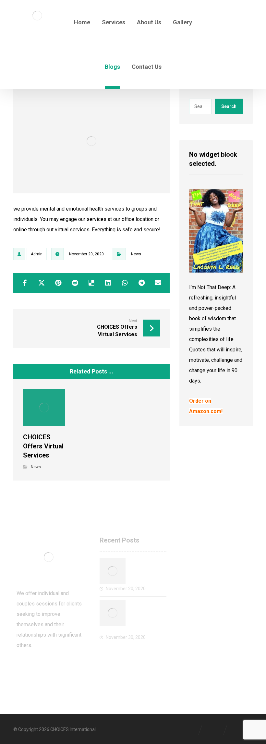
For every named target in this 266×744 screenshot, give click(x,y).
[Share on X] (41, 282)
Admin (36, 254)
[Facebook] (23, 666)
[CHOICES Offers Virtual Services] (113, 613)
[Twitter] (36, 666)
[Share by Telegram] (141, 282)
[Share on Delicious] (91, 282)
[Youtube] (61, 666)
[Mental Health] (37, 15)
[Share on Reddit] (74, 282)
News (136, 254)
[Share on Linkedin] (108, 282)
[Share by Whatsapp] (124, 282)
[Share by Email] (158, 282)
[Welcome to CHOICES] (113, 571)
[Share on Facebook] (24, 282)
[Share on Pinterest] (58, 282)
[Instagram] (48, 666)
